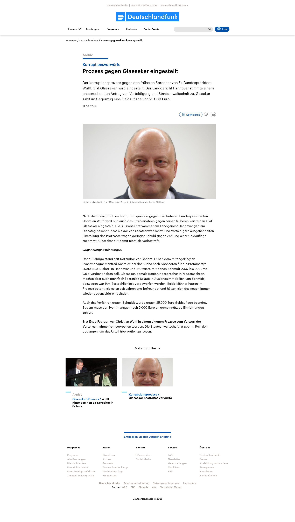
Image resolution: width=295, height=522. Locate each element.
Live (224, 29)
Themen (73, 29)
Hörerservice (143, 455)
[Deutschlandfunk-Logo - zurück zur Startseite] (147, 17)
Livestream (109, 455)
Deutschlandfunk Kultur (145, 5)
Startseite (71, 40)
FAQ (170, 455)
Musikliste (173, 467)
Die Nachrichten (88, 40)
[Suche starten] (209, 29)
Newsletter (174, 459)
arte (154, 487)
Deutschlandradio (117, 5)
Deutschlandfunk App (115, 467)
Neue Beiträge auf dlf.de (81, 471)
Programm (113, 29)
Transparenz (207, 467)
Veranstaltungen (177, 463)
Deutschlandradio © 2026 (148, 498)
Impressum (189, 483)
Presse (203, 459)
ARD (124, 487)
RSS (170, 471)
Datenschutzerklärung (136, 483)
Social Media (143, 459)
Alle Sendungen (76, 459)
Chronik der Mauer (170, 487)
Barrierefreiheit (208, 475)
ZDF (133, 487)
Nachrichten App (113, 471)
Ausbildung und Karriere (214, 463)
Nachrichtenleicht (77, 467)
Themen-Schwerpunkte (80, 475)
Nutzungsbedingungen (166, 483)
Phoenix (143, 487)
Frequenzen (109, 475)
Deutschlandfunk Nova (174, 5)
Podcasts (131, 29)
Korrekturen (206, 471)
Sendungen (93, 29)
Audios (107, 459)
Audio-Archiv (151, 29)
